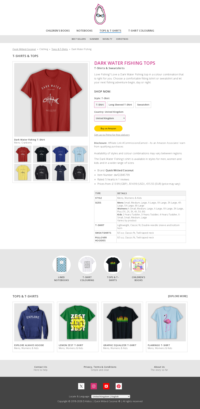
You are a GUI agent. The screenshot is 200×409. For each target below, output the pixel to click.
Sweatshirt (143, 104)
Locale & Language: (79, 396)
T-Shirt (100, 104)
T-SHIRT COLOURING (141, 30)
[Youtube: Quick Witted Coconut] (106, 386)
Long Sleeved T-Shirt (120, 104)
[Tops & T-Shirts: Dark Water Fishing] (60, 154)
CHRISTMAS (122, 39)
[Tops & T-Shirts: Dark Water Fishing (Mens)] (22, 154)
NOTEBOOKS (84, 30)
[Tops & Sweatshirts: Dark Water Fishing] (79, 172)
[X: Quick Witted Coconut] (81, 386)
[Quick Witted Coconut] (100, 14)
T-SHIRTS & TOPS (25, 56)
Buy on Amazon (108, 128)
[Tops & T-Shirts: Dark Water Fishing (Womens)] (60, 172)
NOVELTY (107, 39)
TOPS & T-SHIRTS (110, 30)
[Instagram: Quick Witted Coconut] (94, 386)
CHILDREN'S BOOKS (58, 30)
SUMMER (94, 39)
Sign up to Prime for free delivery (112, 134)
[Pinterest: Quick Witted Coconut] (119, 386)
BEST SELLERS (79, 39)
